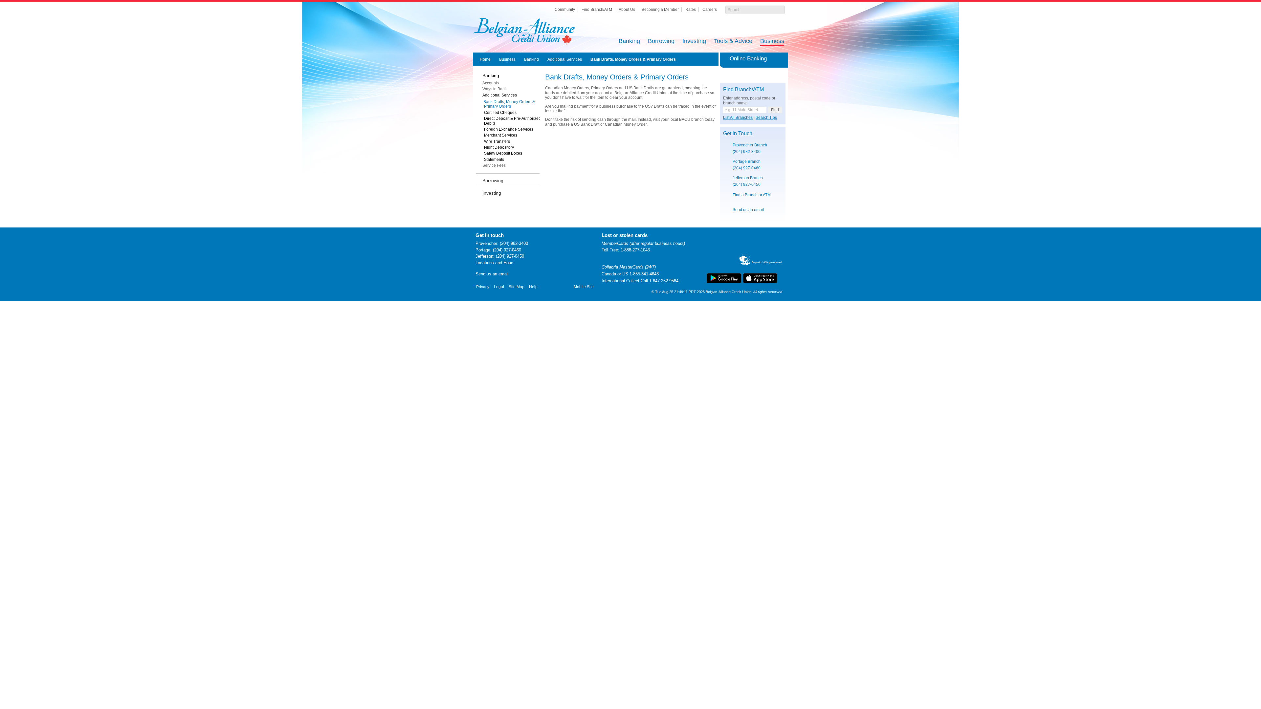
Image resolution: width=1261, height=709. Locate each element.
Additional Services (564, 59)
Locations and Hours (495, 262)
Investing (694, 41)
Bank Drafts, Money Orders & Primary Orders (633, 59)
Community (565, 9)
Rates (690, 9)
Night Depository (499, 147)
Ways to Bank (494, 89)
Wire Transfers (497, 141)
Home (485, 59)
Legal (499, 287)
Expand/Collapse (782, 58)
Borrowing (661, 41)
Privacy (482, 287)
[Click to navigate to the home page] (524, 31)
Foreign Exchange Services (508, 129)
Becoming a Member (660, 9)
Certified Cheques (500, 112)
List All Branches (738, 117)
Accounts (490, 83)
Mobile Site (584, 287)
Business (772, 41)
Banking (629, 41)
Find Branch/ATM (597, 9)
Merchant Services (500, 135)
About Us (627, 9)
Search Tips (766, 117)
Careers (709, 9)
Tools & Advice (733, 41)
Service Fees (494, 165)
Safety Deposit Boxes (503, 153)
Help (533, 287)
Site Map (516, 287)
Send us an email (748, 209)
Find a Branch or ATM (752, 195)
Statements (494, 159)
